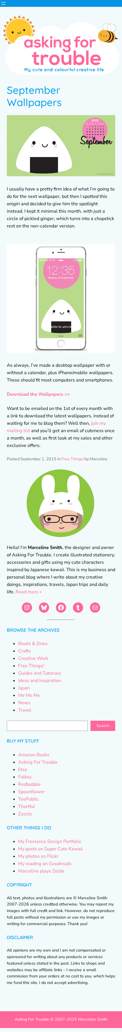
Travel (24, 710)
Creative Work (33, 658)
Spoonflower (31, 792)
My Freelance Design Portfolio (49, 841)
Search (102, 725)
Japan (24, 688)
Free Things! (72, 459)
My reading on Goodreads (44, 864)
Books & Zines (33, 644)
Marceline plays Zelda (41, 871)
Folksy (24, 777)
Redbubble (29, 784)
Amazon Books (33, 755)
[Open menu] (3, 3)
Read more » (28, 592)
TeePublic (28, 799)
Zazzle (25, 814)
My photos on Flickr (38, 856)
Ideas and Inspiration (39, 680)
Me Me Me (29, 695)
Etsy (22, 769)
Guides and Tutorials (39, 673)
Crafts (24, 651)
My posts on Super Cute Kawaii (50, 849)
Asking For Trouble (38, 762)
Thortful (26, 806)
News (24, 703)
